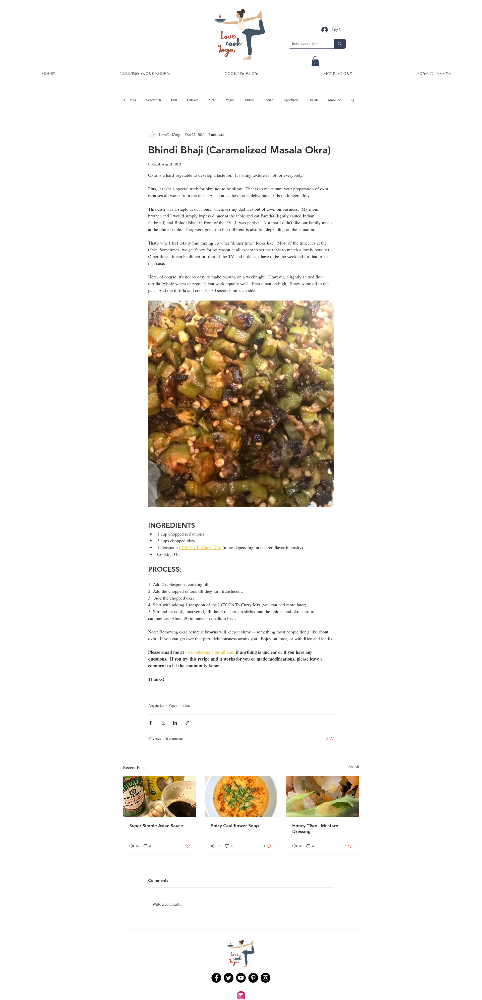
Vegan (230, 99)
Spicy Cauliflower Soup (235, 826)
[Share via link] (187, 723)
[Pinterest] (253, 978)
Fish (174, 99)
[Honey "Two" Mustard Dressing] (322, 796)
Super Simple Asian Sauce (156, 826)
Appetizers (290, 99)
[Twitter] (228, 978)
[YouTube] (241, 978)
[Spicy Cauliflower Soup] (241, 796)
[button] (315, 61)
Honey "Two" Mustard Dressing (315, 828)
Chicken (193, 99)
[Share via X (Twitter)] (162, 723)
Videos (249, 99)
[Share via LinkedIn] (175, 723)
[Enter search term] (339, 43)
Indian (268, 99)
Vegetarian (153, 99)
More (332, 99)
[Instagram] (265, 978)
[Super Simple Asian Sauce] (159, 796)
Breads (313, 99)
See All (353, 766)
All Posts (129, 99)
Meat (212, 99)
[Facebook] (216, 978)
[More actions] (331, 134)
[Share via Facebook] (150, 723)
